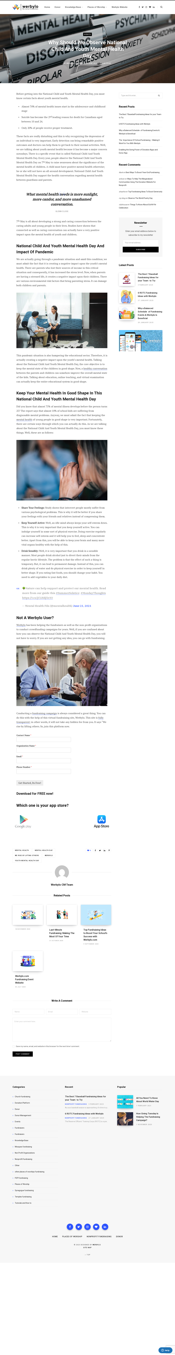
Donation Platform (22, 1103)
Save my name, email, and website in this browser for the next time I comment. (48, 1046)
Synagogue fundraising (24, 1190)
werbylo (49, 855)
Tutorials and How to (23, 1203)
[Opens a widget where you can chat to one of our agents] (165, 1350)
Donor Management (23, 1115)
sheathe (122, 192)
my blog (122, 198)
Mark (121, 172)
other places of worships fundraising (29, 1172)
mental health (24, 419)
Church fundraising (22, 1097)
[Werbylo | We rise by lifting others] (25, 7)
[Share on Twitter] (6, 108)
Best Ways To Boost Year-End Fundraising (142, 172)
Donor (17, 1109)
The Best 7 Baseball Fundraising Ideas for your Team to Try (148, 277)
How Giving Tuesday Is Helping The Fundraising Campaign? (148, 1116)
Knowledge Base (21, 1140)
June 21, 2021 (82, 606)
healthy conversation (95, 368)
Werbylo (21, 625)
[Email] (6, 121)
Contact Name (23, 735)
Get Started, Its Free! (29, 782)
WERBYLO (97, 1245)
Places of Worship (22, 1184)
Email (19, 756)
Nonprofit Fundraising (23, 1159)
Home (55, 1237)
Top (88, 1255)
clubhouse (123, 205)
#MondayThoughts (93, 593)
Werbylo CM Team (74, 63)
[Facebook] (70, 1227)
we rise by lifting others (27, 855)
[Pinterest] (109, 850)
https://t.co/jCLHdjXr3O (37, 598)
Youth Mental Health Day (27, 861)
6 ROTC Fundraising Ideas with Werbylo (134, 124)
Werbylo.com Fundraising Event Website (24, 979)
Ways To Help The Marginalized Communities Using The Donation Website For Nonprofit (137, 182)
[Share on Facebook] (6, 101)
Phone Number (24, 767)
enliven (121, 179)
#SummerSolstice (67, 593)
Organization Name (26, 745)
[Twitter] (79, 1227)
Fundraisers (19, 1128)
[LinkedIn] (6, 114)
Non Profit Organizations (25, 1153)
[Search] (159, 7)
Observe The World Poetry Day (140, 198)
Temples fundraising (23, 1197)
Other (17, 1165)
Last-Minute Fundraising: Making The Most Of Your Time (61, 933)
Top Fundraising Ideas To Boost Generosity (145, 192)
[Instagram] (87, 1227)
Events (87, 34)
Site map (87, 1247)
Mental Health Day (44, 850)
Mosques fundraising (23, 1147)
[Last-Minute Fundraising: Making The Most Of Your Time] (62, 915)
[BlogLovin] (96, 1227)
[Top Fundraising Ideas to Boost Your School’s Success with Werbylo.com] (96, 915)
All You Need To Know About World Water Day (147, 1100)
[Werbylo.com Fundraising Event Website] (28, 961)
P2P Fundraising (21, 1178)
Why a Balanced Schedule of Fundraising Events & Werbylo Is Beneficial (150, 313)
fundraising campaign (44, 713)
